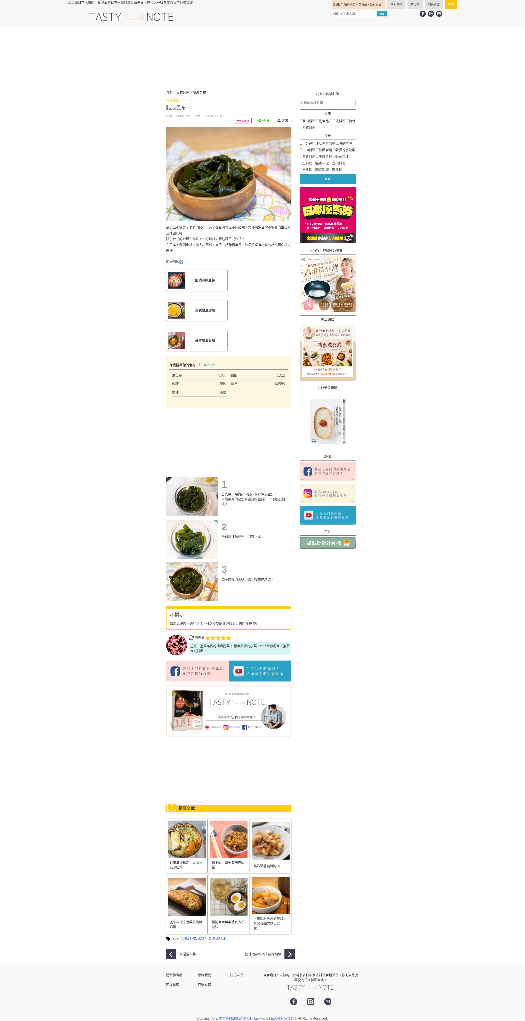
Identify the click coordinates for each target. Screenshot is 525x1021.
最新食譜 (396, 4)
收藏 (451, 4)
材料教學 (328, 143)
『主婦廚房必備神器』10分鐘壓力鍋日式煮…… (269, 923)
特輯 (352, 121)
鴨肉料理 (322, 169)
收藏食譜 (244, 121)
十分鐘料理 (188, 938)
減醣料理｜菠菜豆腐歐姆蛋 (186, 924)
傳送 (265, 120)
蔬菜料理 (219, 938)
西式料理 (308, 127)
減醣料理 (345, 143)
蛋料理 (307, 163)
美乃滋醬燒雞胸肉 (266, 866)
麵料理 (337, 169)
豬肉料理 (322, 163)
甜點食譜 (325, 150)
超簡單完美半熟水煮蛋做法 (228, 924)
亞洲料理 (308, 121)
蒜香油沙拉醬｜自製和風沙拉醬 (186, 865)
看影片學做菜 (345, 150)
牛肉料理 (308, 150)
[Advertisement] (262, 59)
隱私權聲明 (174, 975)
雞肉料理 (338, 163)
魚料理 (307, 169)
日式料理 (338, 121)
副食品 (324, 121)
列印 (284, 120)
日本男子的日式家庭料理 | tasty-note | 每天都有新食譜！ (257, 1018)
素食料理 (204, 938)
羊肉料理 (325, 156)
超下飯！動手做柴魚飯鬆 (228, 865)
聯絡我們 (204, 975)
